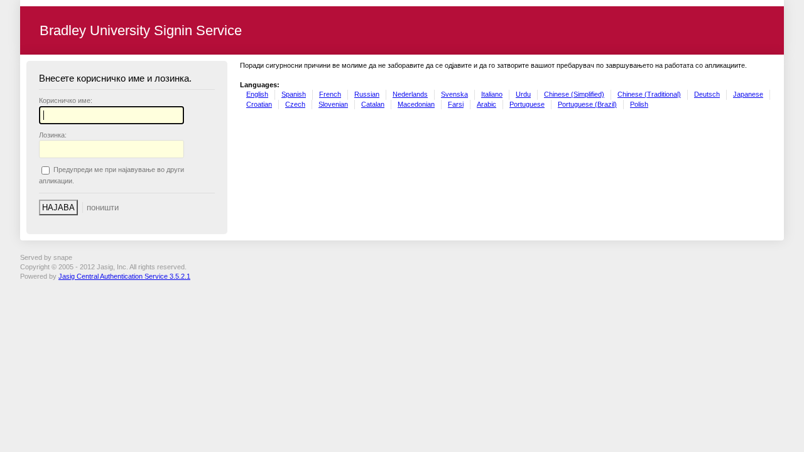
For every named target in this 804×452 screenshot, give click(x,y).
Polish (639, 104)
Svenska (454, 94)
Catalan (372, 104)
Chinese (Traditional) (649, 94)
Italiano (492, 94)
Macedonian (416, 104)
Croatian (259, 104)
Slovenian (333, 104)
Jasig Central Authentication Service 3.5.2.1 (124, 276)
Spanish (293, 94)
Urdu (523, 94)
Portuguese (527, 104)
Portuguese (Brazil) (587, 104)
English (257, 94)
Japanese (748, 94)
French (330, 94)
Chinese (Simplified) (574, 94)
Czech (295, 104)
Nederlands (410, 94)
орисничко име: (65, 100)
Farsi (456, 104)
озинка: (53, 135)
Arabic (486, 104)
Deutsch (707, 94)
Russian (366, 94)
